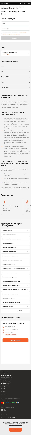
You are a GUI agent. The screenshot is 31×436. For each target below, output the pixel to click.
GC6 (2, 66)
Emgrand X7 (5, 87)
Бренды (3, 386)
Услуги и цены (5, 383)
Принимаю (15, 429)
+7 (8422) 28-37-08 (10, 327)
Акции (3, 388)
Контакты (4, 394)
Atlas (2, 82)
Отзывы (3, 391)
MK (2, 72)
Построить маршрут (10, 334)
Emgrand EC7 (5, 77)
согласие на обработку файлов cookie (18, 424)
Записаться (15, 38)
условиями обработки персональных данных (14, 33)
